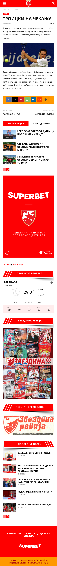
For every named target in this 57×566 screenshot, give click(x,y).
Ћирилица (17, 264)
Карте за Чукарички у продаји (34, 504)
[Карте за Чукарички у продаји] (9, 507)
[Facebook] (9, 99)
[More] (45, 99)
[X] (15, 99)
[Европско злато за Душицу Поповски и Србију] (9, 134)
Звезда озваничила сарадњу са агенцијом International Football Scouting (35, 468)
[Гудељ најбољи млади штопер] (9, 494)
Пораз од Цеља (11, 114)
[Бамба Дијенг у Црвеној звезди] (9, 456)
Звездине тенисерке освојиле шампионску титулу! (33, 159)
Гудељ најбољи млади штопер (35, 492)
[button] (4, 3)
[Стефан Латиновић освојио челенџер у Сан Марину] (9, 146)
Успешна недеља (44, 114)
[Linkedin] (33, 99)
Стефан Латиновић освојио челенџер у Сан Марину (33, 147)
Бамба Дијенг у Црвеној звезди (34, 453)
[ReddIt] (39, 99)
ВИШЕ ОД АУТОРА (41, 123)
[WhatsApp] (27, 99)
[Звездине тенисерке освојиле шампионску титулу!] (9, 159)
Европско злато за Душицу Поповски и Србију (35, 133)
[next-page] (8, 169)
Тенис (15, 10)
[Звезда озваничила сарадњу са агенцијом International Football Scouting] (9, 468)
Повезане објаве (15, 123)
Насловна (6, 10)
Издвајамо (7, 137)
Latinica (7, 264)
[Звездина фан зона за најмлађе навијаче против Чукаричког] (9, 482)
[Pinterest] (21, 99)
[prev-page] (4, 169)
